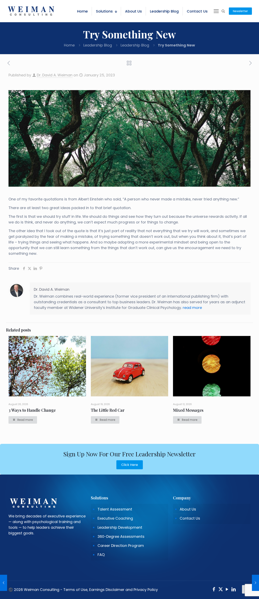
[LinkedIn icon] (233, 590)
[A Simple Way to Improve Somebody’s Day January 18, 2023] (3, 583)
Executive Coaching (115, 518)
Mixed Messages (188, 410)
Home (69, 45)
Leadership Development (120, 527)
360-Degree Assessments (121, 536)
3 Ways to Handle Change (32, 410)
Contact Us (190, 518)
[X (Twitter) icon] (220, 590)
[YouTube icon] (227, 590)
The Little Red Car (108, 410)
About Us (188, 509)
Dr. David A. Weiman (54, 75)
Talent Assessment (115, 509)
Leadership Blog (97, 45)
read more (192, 307)
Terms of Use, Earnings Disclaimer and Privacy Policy (110, 589)
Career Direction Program (121, 545)
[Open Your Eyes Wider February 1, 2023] (255, 583)
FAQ (101, 554)
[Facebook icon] (214, 590)
